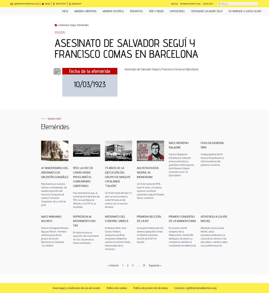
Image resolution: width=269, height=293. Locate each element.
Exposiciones (177, 11)
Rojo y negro (156, 11)
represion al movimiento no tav (84, 221)
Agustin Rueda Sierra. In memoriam (147, 172)
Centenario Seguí (67, 25)
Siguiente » (155, 265)
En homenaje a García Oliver (245, 11)
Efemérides (83, 25)
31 (144, 265)
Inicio (65, 11)
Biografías (136, 11)
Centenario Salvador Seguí (206, 11)
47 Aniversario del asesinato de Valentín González (54, 172)
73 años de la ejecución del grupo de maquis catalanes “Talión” (117, 177)
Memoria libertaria (85, 11)
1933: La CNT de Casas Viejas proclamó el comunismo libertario (83, 177)
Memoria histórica (113, 11)
